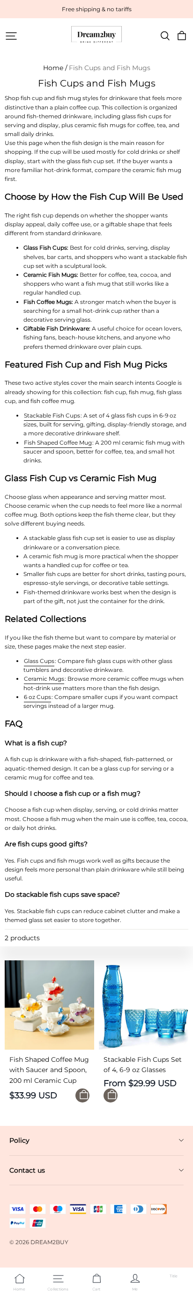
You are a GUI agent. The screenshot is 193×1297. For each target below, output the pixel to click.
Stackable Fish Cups (52, 415)
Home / (55, 68)
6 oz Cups (37, 696)
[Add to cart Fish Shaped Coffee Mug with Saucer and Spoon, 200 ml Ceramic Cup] (82, 1095)
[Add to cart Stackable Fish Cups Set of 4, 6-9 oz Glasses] (111, 1095)
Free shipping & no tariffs (97, 9)
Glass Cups (39, 660)
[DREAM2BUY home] (96, 35)
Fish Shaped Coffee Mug (58, 442)
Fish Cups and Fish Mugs (109, 68)
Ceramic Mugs (44, 678)
